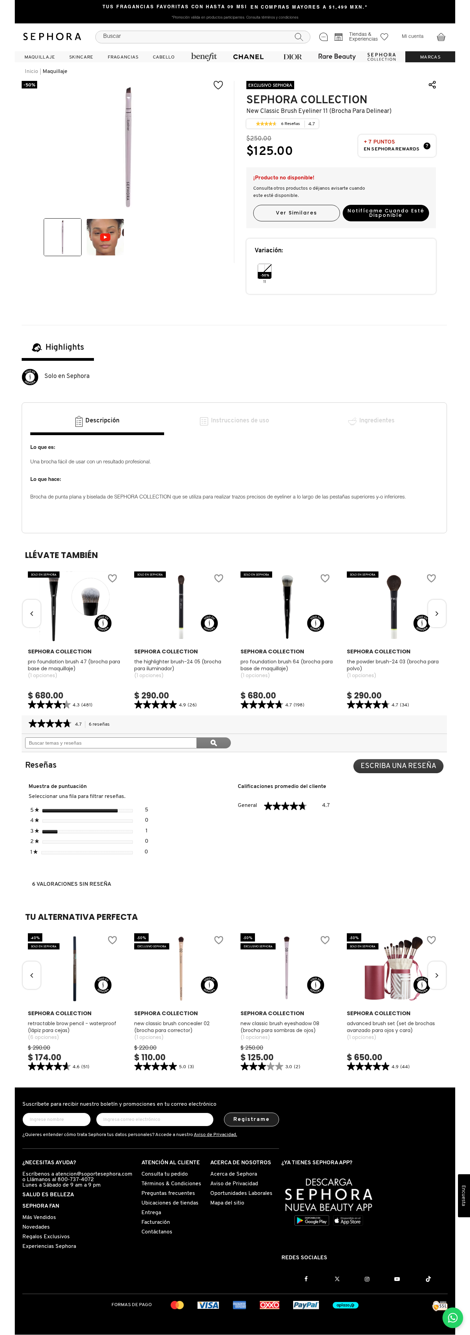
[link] (266, 124)
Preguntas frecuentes (168, 1193)
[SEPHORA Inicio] (52, 37)
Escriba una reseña (402, 768)
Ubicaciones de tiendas (170, 1203)
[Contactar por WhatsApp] (452, 1317)
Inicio (31, 71)
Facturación (155, 1222)
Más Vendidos (39, 1217)
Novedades (36, 1227)
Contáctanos (156, 1232)
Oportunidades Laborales (241, 1193)
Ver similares (296, 212)
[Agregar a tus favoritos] (218, 85)
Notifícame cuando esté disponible (386, 213)
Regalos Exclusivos (46, 1237)
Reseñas (290, 125)
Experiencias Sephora (49, 1246)
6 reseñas (101, 725)
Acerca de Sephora (233, 1174)
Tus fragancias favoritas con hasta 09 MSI (175, 7)
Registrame (251, 1119)
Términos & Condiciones (171, 1184)
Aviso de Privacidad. (215, 1134)
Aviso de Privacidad (234, 1184)
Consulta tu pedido (164, 1174)
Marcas (430, 57)
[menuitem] (39, 56)
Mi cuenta (413, 36)
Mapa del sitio (227, 1203)
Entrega (151, 1213)
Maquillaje (55, 71)
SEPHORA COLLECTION (306, 100)
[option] (63, 237)
